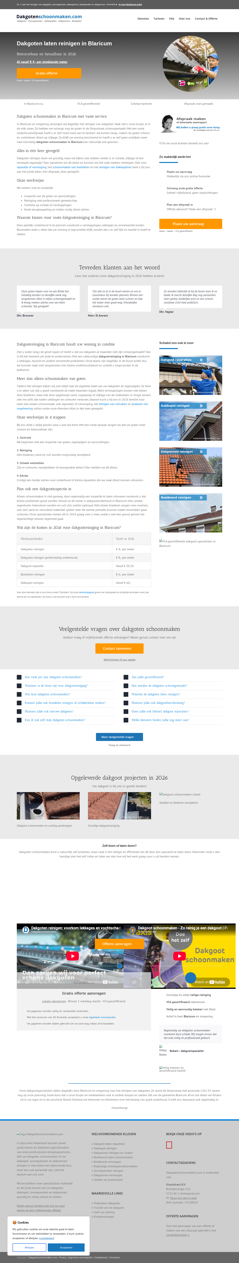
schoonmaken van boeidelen (71, 167)
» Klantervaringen (102, 1216)
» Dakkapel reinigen (104, 1148)
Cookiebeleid (46, 1238)
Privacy (62, 1257)
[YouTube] (169, 1145)
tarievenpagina (86, 592)
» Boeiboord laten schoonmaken (112, 1157)
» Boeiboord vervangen (106, 1162)
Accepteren (66, 1247)
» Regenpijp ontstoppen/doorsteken (114, 1166)
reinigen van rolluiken (113, 404)
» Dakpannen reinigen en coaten (112, 1153)
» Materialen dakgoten (105, 1203)
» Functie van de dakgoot (107, 1207)
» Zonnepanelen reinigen (107, 1170)
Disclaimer (114, 1257)
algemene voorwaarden (102, 1017)
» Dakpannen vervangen (106, 1175)
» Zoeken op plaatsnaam (107, 1179)
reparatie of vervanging (31, 167)
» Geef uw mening (103, 1212)
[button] (66, 677)
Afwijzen (29, 1247)
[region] (48, 1236)
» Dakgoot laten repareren (108, 1144)
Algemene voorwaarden (80, 1257)
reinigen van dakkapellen (115, 167)
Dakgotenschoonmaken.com (42, 1257)
